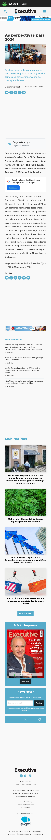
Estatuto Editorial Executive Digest (25, 790)
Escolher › (13, 188)
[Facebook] (7, 92)
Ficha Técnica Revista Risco (25, 785)
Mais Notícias (25, 613)
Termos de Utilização (25, 802)
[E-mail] (24, 92)
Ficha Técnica (25, 782)
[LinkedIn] (15, 92)
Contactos (25, 808)
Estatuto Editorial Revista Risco (25, 793)
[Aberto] (44, 11)
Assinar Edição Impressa (25, 796)
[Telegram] (28, 278)
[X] (11, 92)
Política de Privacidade (25, 805)
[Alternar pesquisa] (5, 11)
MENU (24, 4)
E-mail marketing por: (25, 813)
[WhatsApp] (20, 92)
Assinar (25, 681)
